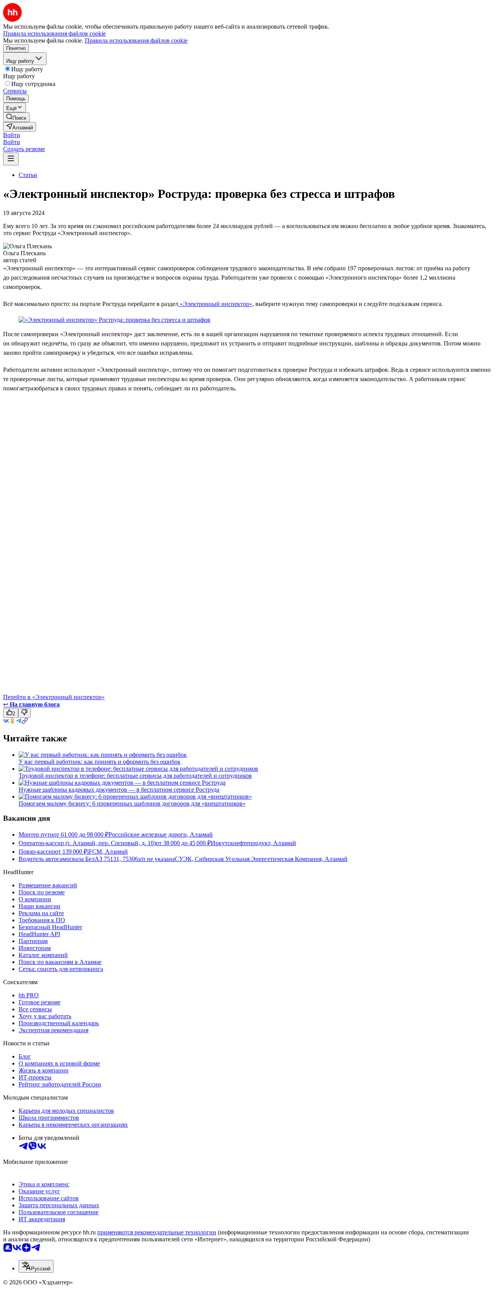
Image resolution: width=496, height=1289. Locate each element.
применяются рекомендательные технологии (156, 1232)
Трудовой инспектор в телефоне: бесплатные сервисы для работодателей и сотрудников (135, 775)
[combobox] (36, 1266)
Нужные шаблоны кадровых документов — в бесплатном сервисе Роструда (119, 789)
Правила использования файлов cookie (136, 40)
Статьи (28, 175)
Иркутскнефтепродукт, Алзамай (253, 843)
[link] (16, 117)
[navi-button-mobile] (11, 159)
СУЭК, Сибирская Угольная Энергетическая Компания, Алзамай (261, 859)
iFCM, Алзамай (107, 851)
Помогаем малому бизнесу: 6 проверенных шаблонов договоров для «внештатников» (132, 803)
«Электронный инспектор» (215, 304)
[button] (11, 135)
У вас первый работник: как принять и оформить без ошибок (100, 761)
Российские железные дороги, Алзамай (160, 834)
